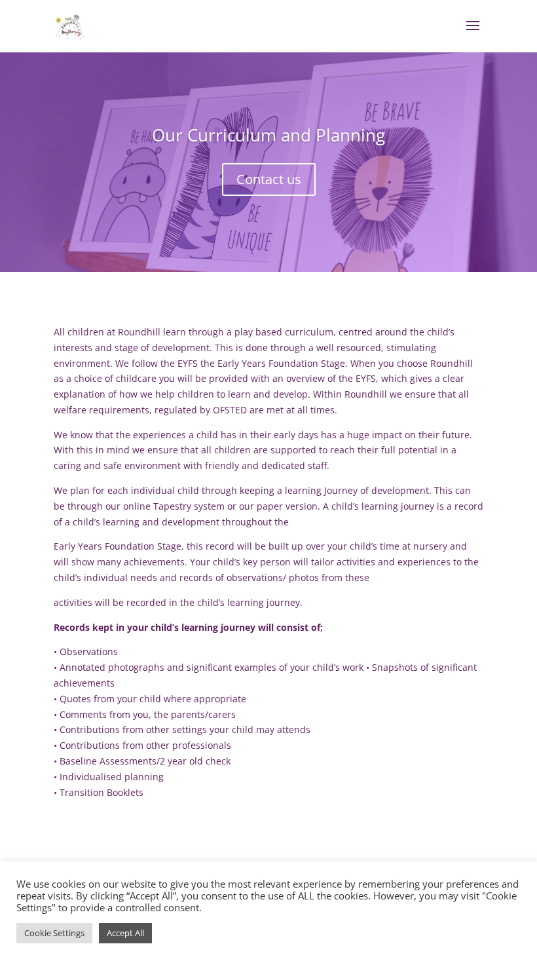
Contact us (268, 179)
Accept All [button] (125, 933)
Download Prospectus (135, 835)
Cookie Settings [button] (54, 933)
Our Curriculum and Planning (268, 135)
